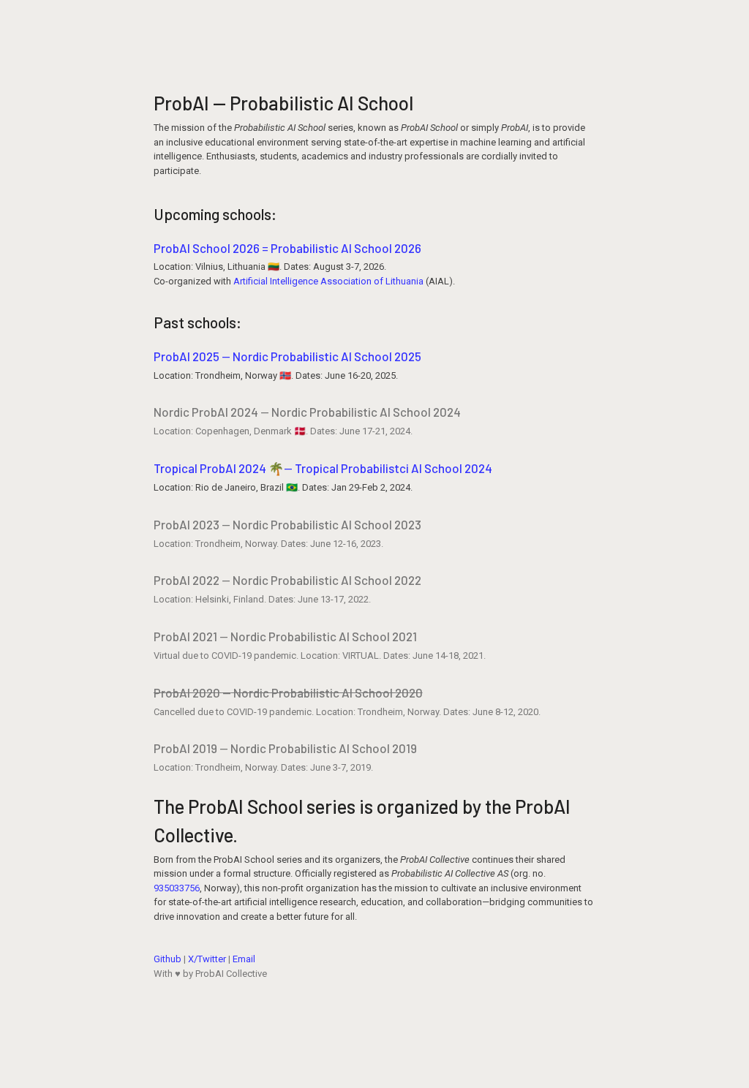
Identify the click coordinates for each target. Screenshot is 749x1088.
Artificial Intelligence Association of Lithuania (328, 281)
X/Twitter (207, 958)
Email (244, 958)
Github (167, 958)
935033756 (177, 888)
